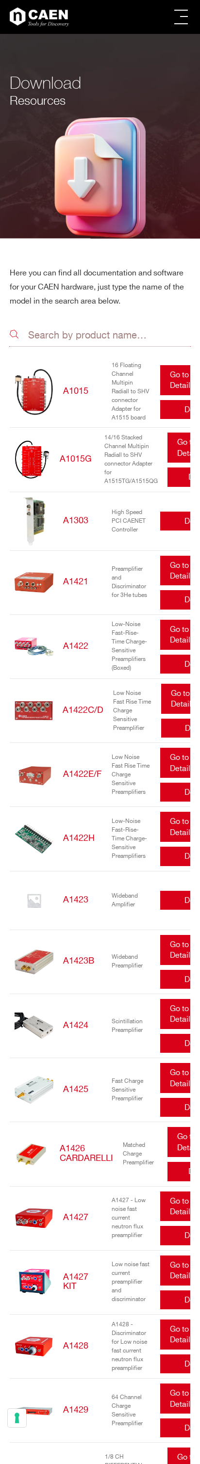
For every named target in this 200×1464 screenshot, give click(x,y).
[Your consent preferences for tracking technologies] (17, 1418)
